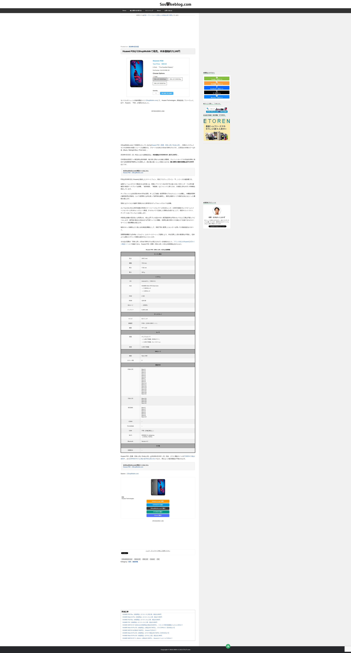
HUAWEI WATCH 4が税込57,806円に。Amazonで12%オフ (139, 630)
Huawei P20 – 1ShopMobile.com (133, 172)
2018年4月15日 (134, 46)
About (159, 10)
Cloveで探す (158, 515)
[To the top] (228, 646)
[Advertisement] (158, 31)
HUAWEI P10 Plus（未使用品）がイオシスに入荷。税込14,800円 (141, 619)
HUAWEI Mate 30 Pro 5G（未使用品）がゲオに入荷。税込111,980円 (142, 635)
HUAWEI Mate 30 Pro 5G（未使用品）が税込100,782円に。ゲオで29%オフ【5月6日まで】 (149, 627)
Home (124, 10)
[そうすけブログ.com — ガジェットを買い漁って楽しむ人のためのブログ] (175, 4)
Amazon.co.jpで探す (158, 501)
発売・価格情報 (133, 561)
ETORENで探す (158, 512)
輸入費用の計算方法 (136, 10)
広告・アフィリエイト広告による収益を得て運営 (158, 15)
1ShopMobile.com (151, 100)
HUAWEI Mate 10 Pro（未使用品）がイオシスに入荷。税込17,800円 (142, 617)
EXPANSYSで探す (158, 504)
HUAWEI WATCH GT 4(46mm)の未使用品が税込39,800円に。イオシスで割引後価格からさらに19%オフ (153, 625)
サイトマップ (149, 10)
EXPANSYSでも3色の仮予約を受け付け (142, 459)
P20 (158, 559)
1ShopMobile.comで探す (158, 508)
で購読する (216, 79)
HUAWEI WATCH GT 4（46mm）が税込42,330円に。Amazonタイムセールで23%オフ (147, 638)
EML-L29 (145, 559)
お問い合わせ (168, 10)
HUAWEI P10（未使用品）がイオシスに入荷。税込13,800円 (140, 622)
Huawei (152, 559)
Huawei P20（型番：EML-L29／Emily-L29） (166, 145)
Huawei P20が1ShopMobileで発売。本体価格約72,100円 (151, 51)
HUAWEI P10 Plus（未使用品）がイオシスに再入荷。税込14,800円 (142, 614)
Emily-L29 (137, 559)
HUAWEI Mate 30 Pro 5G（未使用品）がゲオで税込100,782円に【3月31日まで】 (146, 633)
